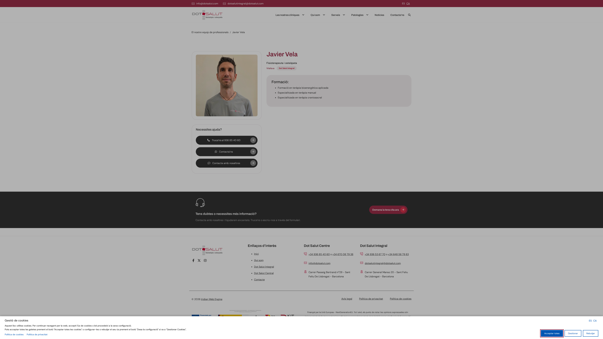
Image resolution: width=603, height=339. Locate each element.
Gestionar (573, 333)
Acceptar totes (552, 333)
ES (590, 320)
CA (595, 320)
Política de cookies (14, 334)
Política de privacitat (37, 334)
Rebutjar (590, 333)
